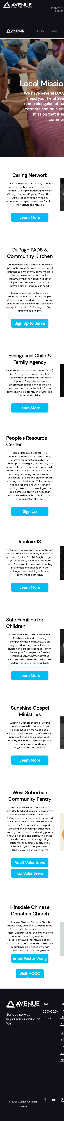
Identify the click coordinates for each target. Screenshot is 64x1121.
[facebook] (45, 1101)
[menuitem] (42, 31)
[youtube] (53, 1101)
